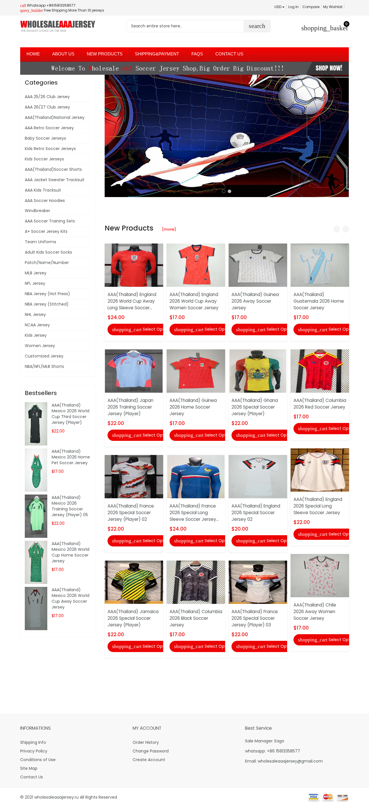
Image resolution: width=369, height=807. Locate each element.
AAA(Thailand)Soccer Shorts (53, 169)
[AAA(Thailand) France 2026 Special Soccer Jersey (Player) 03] (258, 582)
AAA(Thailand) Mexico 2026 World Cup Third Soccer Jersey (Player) (70, 413)
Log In (293, 6)
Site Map (28, 768)
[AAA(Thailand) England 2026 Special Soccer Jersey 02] (258, 476)
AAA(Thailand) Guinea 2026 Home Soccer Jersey (193, 407)
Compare (310, 6)
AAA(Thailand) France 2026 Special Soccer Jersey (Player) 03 (254, 618)
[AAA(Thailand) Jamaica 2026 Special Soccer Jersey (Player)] (134, 582)
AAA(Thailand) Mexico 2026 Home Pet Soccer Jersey (71, 457)
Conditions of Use (38, 760)
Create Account (149, 760)
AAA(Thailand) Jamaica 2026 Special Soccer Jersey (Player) (133, 618)
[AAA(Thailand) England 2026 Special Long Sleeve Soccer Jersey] (320, 470)
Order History (146, 742)
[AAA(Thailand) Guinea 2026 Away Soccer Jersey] (258, 265)
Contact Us (31, 777)
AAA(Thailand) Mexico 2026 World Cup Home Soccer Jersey (70, 552)
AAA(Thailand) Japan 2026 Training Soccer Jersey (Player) (130, 407)
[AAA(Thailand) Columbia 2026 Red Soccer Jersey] (320, 370)
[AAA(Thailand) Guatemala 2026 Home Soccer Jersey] (320, 265)
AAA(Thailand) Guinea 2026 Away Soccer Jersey (255, 301)
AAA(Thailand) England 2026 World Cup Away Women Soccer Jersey (194, 301)
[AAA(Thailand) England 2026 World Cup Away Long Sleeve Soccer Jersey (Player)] (134, 265)
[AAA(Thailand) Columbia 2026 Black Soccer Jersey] (196, 582)
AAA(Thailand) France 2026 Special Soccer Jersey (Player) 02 (131, 512)
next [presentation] (343, 136)
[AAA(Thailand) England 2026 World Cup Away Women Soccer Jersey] (196, 265)
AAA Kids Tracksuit (43, 190)
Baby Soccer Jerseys (45, 138)
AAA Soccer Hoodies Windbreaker (45, 206)
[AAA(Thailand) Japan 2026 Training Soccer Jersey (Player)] (134, 370)
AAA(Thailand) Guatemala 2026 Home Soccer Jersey (318, 301)
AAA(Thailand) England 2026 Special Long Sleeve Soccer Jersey (317, 506)
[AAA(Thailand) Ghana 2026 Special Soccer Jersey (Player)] (257, 370)
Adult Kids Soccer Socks (48, 252)
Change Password (151, 751)
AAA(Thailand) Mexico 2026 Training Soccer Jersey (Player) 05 (70, 506)
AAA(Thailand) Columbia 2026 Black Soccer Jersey (196, 618)
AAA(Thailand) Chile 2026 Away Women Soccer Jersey (314, 611)
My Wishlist (332, 6)
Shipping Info (33, 742)
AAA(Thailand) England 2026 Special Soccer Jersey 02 (255, 512)
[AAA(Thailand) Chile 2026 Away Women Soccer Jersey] (320, 575)
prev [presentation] (110, 136)
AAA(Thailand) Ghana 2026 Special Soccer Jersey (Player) (254, 407)
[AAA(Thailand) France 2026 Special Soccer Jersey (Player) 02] (134, 476)
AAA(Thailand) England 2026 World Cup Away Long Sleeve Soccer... (132, 301)
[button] (223, 191)
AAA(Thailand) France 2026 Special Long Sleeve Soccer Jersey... (194, 512)
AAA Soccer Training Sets (50, 221)
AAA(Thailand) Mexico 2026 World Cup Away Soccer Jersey (70, 598)
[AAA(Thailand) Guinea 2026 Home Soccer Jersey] (196, 370)
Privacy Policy (33, 751)
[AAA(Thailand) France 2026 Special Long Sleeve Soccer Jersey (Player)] (196, 476)
